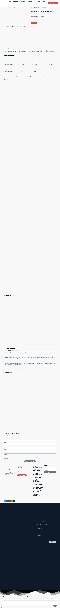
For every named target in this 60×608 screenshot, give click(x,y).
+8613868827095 (40, 521)
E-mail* (5, 442)
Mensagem (5, 452)
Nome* (5, 439)
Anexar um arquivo (7, 458)
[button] (25, 1)
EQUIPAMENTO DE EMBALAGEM (38, 7)
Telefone (5, 449)
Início (31, 7)
